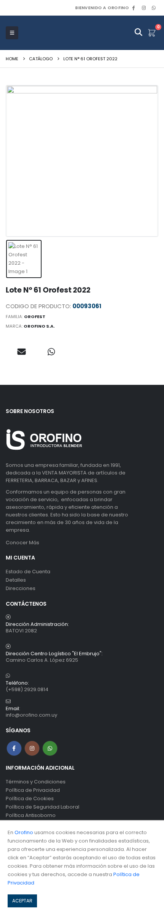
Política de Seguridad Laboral (42, 806)
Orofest (34, 317)
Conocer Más (22, 542)
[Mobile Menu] (12, 32)
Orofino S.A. (39, 326)
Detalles (16, 580)
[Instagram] (143, 7)
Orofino (23, 832)
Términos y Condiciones (36, 781)
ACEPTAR (22, 900)
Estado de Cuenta (28, 571)
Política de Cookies (30, 798)
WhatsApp (153, 7)
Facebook (14, 748)
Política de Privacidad (33, 790)
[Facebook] (133, 7)
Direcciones (20, 588)
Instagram (32, 748)
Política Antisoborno (31, 815)
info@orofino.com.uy (31, 715)
